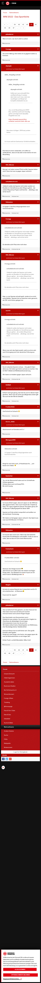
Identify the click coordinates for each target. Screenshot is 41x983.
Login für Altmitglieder (21, 752)
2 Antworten (15, 249)
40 (19, 24)
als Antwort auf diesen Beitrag (14, 69)
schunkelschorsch (12, 181)
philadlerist (9, 34)
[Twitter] (7, 759)
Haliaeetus (9, 202)
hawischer (9, 476)
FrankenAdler (10, 407)
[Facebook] (3, 759)
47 (13, 28)
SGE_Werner (10, 165)
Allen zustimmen (20, 969)
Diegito (8, 585)
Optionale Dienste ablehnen (20, 975)
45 (5, 28)
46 (9, 28)
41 (23, 24)
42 (27, 24)
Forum (14, 3)
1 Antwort (14, 196)
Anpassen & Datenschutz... (11, 979)
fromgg (8, 49)
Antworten (7, 43)
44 (36, 24)
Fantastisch (9, 549)
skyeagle (9, 66)
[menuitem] (20, 674)
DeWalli (8, 385)
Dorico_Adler (10, 421)
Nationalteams (14, 12)
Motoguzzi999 (10, 440)
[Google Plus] (10, 759)
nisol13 (8, 310)
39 (15, 24)
